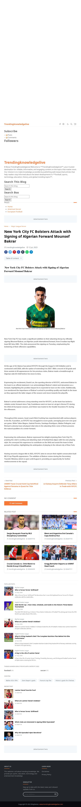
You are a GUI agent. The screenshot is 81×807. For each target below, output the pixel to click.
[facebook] (60, 124)
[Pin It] (14, 252)
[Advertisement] (40, 14)
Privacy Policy (46, 774)
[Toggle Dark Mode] (68, 124)
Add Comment (17, 503)
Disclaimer (45, 771)
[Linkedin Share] (18, 252)
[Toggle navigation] (75, 124)
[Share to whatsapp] (27, 252)
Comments (11, 137)
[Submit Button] (55, 794)
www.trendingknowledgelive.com (51, 804)
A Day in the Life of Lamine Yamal (27, 653)
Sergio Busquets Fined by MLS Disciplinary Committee (19, 534)
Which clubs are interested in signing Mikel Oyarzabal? (35, 722)
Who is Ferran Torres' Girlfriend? (26, 590)
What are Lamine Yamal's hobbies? (27, 622)
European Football (15, 211)
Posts (9, 135)
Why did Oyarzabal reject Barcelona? (28, 733)
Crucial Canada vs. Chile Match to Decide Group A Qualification (21, 565)
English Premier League (22, 602)
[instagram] (63, 124)
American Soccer (14, 209)
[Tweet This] (10, 252)
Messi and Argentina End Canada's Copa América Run (59, 534)
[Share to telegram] (31, 252)
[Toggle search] (71, 124)
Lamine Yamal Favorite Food (25, 690)
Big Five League (19, 587)
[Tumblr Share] (22, 252)
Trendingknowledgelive (16, 124)
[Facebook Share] (6, 252)
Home (10, 206)
